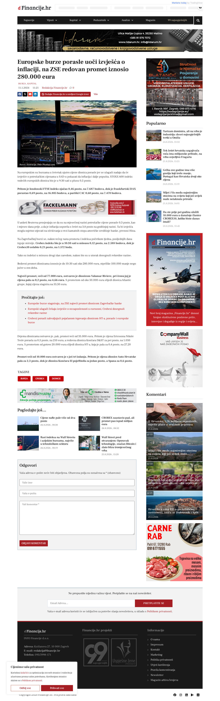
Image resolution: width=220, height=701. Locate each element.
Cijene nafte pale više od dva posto (57, 419)
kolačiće (25, 672)
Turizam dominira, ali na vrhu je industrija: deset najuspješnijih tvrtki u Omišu (182, 134)
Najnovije (29, 20)
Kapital (74, 20)
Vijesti (50, 20)
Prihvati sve (57, 688)
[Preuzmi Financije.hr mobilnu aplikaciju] (192, 695)
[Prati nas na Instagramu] (181, 695)
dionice (56, 378)
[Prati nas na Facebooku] (175, 695)
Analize (126, 20)
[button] (19, 94)
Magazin (150, 20)
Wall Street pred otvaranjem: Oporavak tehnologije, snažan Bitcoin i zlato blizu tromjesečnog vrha (119, 444)
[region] (41, 678)
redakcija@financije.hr (47, 651)
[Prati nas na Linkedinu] (186, 695)
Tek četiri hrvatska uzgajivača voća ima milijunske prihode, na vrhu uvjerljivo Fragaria (182, 154)
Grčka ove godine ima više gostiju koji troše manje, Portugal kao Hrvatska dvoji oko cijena (182, 174)
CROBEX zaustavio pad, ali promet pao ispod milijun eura (118, 421)
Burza (22, 83)
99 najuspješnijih (177, 20)
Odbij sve (25, 688)
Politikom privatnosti (32, 680)
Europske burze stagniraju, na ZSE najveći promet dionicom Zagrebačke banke (75, 303)
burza (24, 378)
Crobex (39, 378)
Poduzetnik (99, 20)
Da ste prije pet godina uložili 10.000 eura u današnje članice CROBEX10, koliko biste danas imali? (182, 217)
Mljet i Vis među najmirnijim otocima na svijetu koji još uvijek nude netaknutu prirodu (182, 196)
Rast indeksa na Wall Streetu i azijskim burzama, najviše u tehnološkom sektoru (57, 441)
